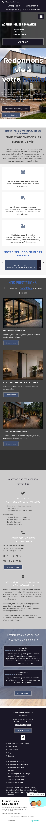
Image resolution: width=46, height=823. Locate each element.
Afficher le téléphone (12, 2)
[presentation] (21, 265)
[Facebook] (23, 737)
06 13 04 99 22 (12, 556)
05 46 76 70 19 (12, 560)
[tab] (21, 265)
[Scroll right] (43, 262)
